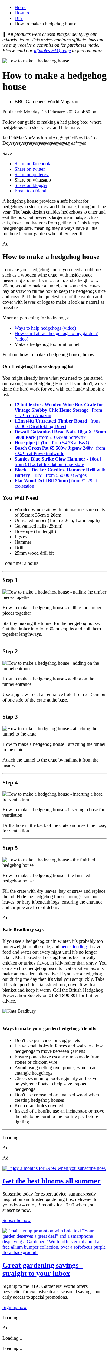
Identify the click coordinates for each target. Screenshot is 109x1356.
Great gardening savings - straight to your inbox (42, 1269)
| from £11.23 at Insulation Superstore (58, 461)
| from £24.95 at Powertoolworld (60, 450)
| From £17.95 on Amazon (59, 410)
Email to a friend (30, 190)
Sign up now (14, 1307)
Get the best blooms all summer (51, 1181)
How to (22, 12)
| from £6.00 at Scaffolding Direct (57, 423)
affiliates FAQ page (52, 50)
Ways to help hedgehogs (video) (45, 328)
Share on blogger (31, 185)
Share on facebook (32, 163)
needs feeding (74, 946)
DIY (19, 18)
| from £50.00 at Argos (60, 472)
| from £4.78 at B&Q (52, 442)
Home (20, 7)
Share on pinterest (32, 174)
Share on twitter (30, 169)
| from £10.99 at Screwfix (60, 434)
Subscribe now (16, 1220)
